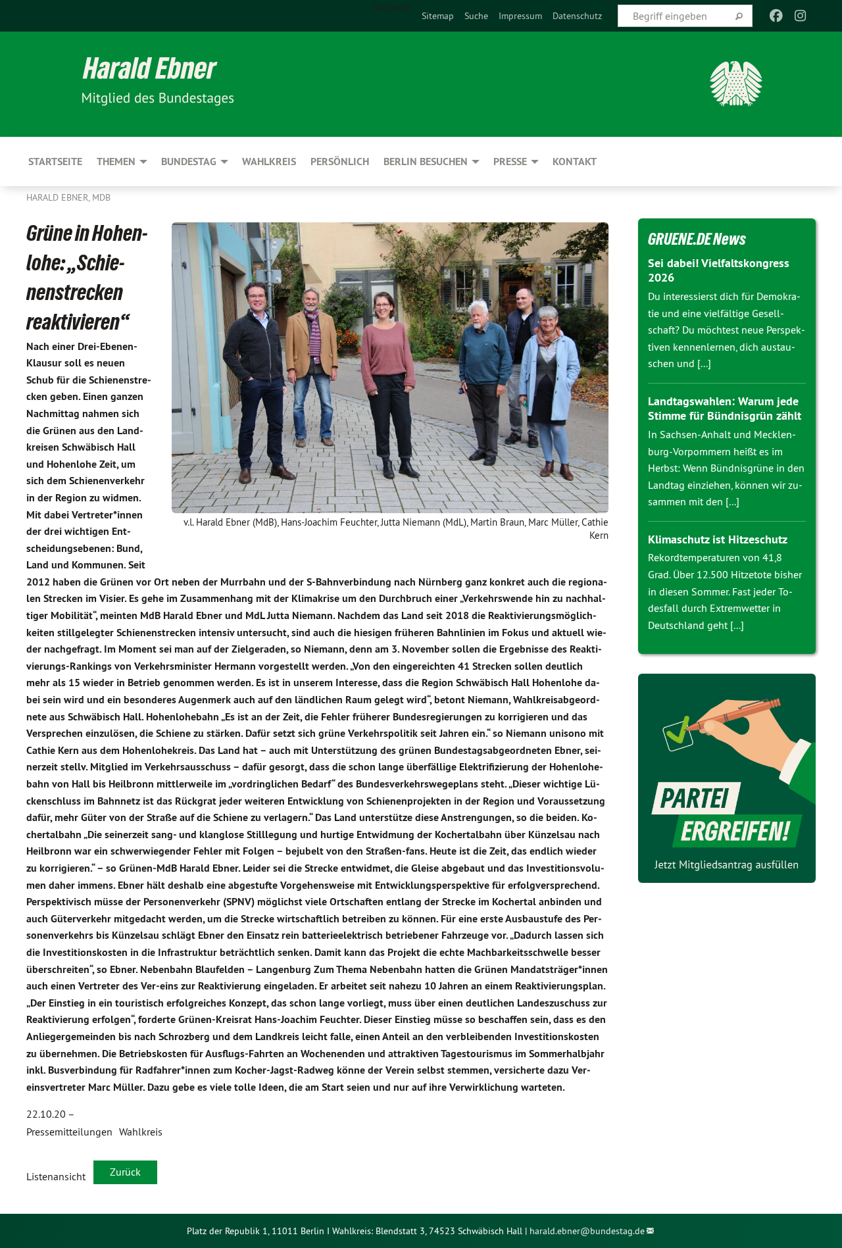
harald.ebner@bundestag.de (587, 1231)
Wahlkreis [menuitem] (269, 161)
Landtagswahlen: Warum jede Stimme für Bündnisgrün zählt (724, 408)
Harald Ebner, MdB (68, 197)
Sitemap (438, 16)
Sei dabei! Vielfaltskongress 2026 (718, 270)
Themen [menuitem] (116, 161)
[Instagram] (800, 16)
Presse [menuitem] (510, 161)
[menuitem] (438, 16)
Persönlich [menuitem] (339, 161)
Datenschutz (577, 16)
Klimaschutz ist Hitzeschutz (717, 539)
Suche (476, 16)
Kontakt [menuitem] (575, 161)
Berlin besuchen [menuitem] (426, 161)
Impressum (520, 16)
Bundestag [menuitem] (188, 161)
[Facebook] (776, 16)
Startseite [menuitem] (392, 7)
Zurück (125, 1171)
